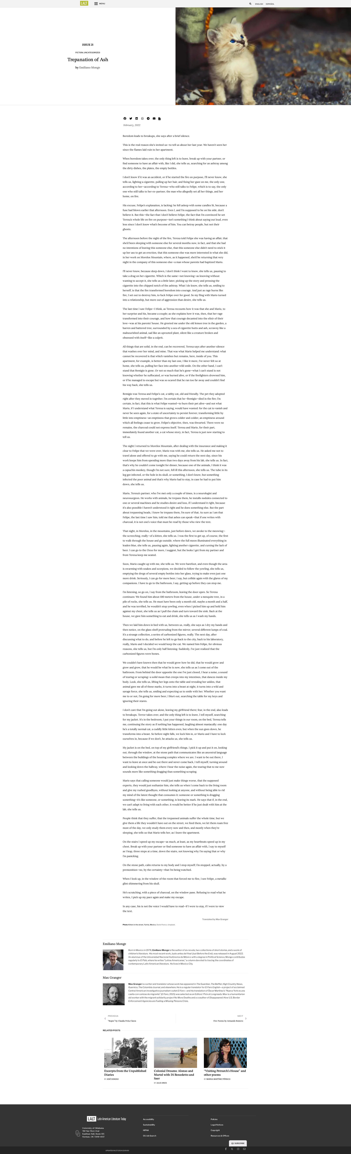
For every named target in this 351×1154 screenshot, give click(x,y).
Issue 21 (87, 44)
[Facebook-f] (225, 1148)
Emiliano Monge (89, 67)
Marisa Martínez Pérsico (218, 1079)
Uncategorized (92, 52)
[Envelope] (244, 1148)
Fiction (79, 52)
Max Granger (112, 977)
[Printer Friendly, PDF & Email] (159, 119)
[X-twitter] (232, 1148)
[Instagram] (238, 1148)
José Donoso (113, 1079)
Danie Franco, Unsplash (166, 925)
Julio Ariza (162, 1083)
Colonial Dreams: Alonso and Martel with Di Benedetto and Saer (174, 1075)
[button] (250, 3)
